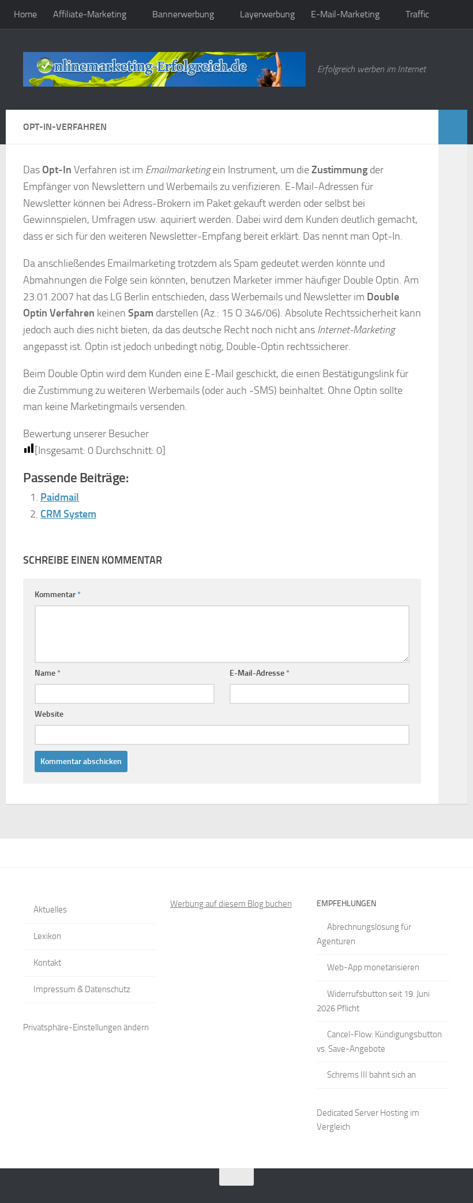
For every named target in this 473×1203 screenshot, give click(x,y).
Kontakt (47, 963)
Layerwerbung (267, 14)
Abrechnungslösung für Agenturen (364, 934)
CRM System (68, 514)
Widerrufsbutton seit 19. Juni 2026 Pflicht (373, 1001)
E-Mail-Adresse (260, 673)
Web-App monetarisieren (373, 967)
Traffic (417, 14)
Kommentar (58, 594)
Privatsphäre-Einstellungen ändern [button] (86, 1027)
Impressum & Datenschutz (81, 989)
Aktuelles (50, 909)
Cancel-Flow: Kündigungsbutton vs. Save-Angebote (379, 1041)
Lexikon (47, 936)
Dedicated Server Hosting (362, 1113)
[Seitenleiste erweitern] (452, 127)
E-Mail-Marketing (345, 14)
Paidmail (59, 497)
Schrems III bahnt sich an (371, 1075)
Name (48, 673)
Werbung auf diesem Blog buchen (231, 904)
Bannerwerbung (183, 14)
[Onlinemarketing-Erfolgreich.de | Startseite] (164, 69)
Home (25, 14)
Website (49, 714)
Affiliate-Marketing (89, 14)
